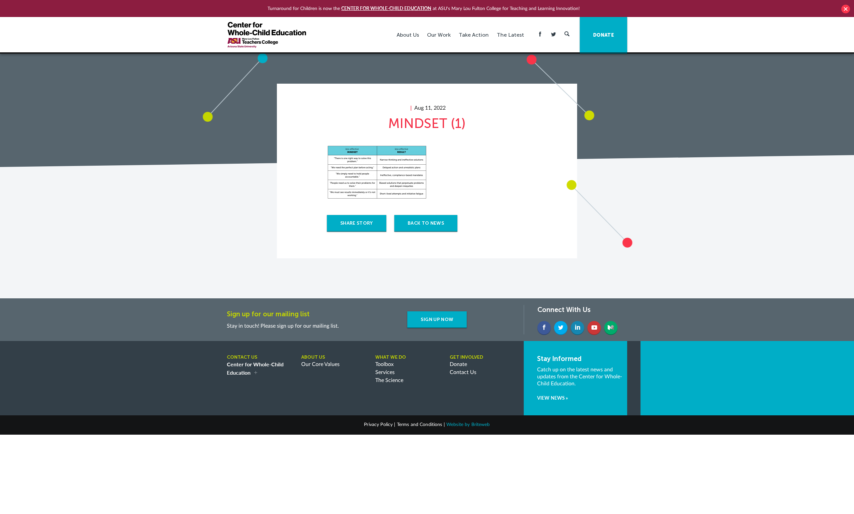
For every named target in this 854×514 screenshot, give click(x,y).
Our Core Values (320, 364)
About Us (408, 35)
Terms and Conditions (419, 424)
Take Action (474, 35)
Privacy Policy (378, 424)
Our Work (439, 35)
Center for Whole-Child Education (386, 8)
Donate (458, 364)
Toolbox (384, 364)
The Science (389, 380)
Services (385, 372)
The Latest (510, 35)
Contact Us (463, 372)
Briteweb (480, 424)
